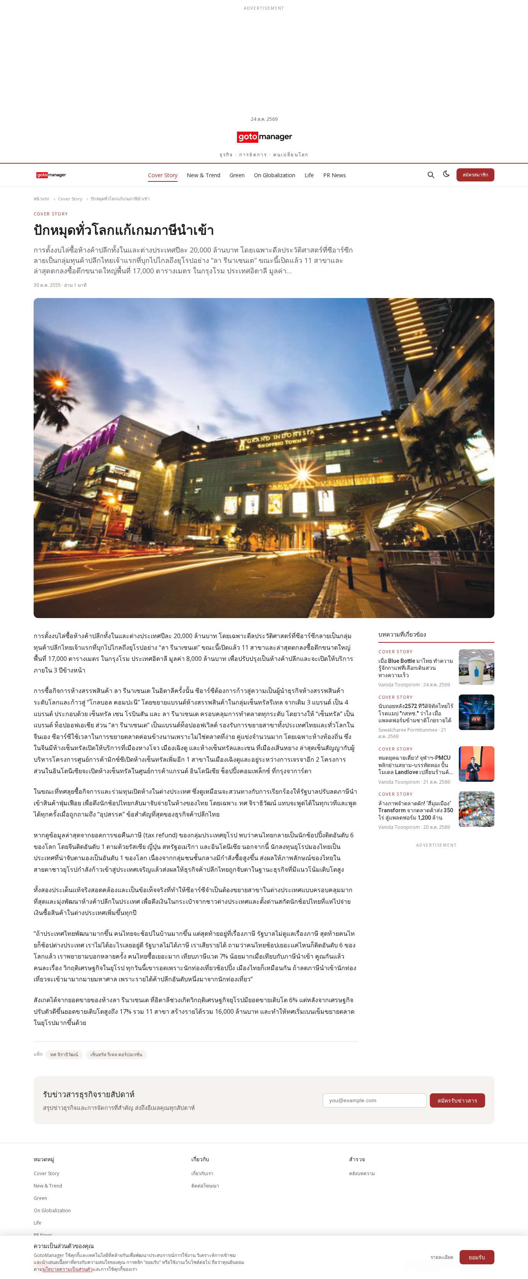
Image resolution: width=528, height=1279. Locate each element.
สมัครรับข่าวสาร (457, 1100)
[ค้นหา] (431, 174)
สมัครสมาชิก (475, 174)
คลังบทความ (362, 1173)
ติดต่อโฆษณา (205, 1185)
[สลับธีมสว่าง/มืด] (446, 174)
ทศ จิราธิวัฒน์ (64, 1054)
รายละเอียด (442, 1257)
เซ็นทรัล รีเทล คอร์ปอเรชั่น (116, 1054)
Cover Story (162, 175)
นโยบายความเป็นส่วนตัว (68, 1269)
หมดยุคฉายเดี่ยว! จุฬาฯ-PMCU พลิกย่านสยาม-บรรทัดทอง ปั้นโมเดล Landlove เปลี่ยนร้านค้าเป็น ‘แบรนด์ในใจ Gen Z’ (415, 765)
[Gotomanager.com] (264, 136)
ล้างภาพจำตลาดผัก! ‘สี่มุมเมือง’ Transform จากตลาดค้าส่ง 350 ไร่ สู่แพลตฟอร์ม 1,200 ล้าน (415, 810)
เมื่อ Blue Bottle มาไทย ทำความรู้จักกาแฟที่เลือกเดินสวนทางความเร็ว (415, 668)
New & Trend (203, 175)
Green (237, 175)
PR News (334, 175)
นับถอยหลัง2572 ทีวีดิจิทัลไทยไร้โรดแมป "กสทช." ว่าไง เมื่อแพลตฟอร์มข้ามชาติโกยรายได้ (415, 713)
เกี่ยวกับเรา (202, 1173)
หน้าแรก (41, 199)
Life (309, 175)
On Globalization (274, 175)
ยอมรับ (477, 1257)
